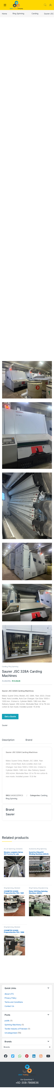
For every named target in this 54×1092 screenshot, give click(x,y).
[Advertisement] (27, 47)
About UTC (9, 994)
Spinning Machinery (13, 1025)
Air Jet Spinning (9, 849)
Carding (35, 13)
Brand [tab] (29, 740)
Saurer (4, 725)
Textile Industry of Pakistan (16, 1029)
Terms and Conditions (14, 1002)
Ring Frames (33, 888)
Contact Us (9, 1006)
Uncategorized (11, 1033)
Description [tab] (8, 740)
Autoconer (32, 849)
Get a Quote (10, 716)
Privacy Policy (10, 998)
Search (45, 5)
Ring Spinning (18, 13)
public (7, 1020)
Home (4, 13)
